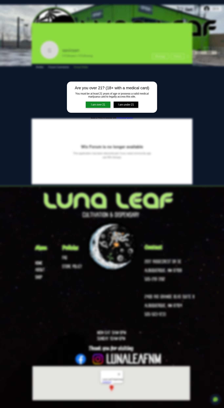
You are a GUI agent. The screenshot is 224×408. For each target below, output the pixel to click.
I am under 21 (126, 104)
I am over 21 (98, 104)
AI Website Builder (125, 118)
